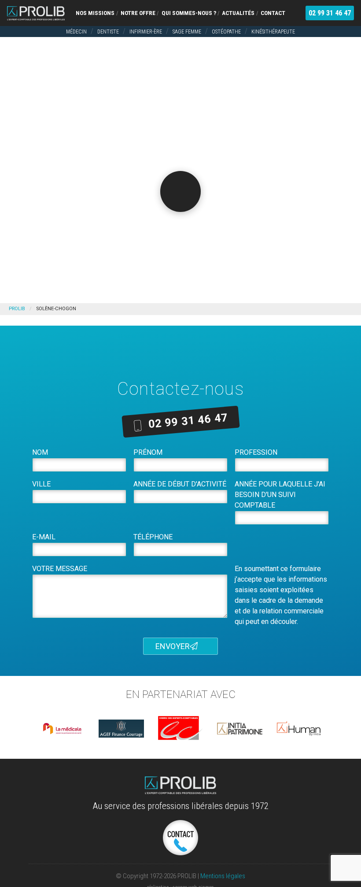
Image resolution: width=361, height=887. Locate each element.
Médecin (76, 32)
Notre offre (138, 12)
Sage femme (187, 32)
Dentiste (108, 32)
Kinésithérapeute (273, 32)
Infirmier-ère (145, 32)
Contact (273, 12)
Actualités (238, 12)
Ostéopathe (226, 32)
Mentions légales (222, 876)
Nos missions (95, 12)
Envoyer (172, 646)
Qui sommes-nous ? (189, 12)
